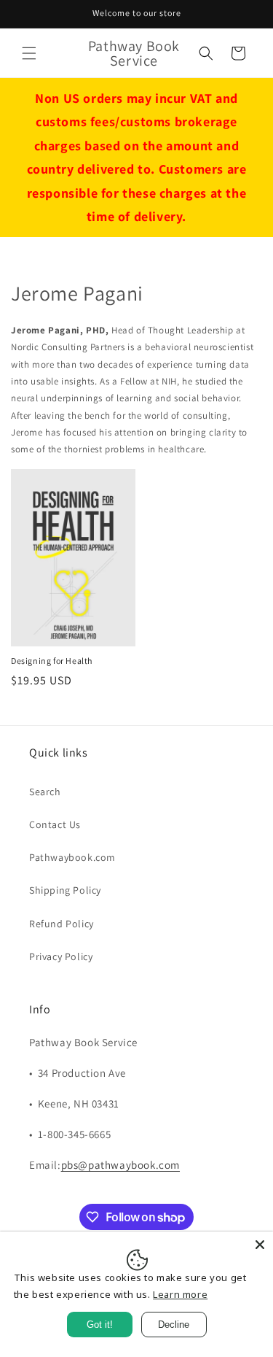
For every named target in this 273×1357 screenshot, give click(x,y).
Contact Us (55, 824)
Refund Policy (61, 923)
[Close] (260, 1244)
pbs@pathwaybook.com (120, 1165)
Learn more (180, 1294)
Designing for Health (51, 660)
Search (45, 791)
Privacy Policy (60, 956)
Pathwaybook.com (72, 857)
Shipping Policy (65, 890)
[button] (29, 53)
